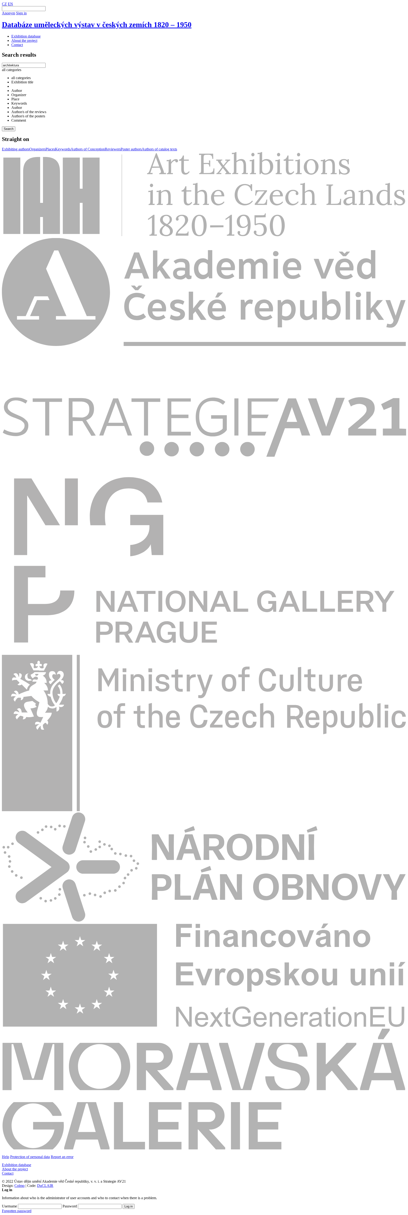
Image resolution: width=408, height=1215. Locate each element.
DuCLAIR (45, 1186)
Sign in (21, 13)
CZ (4, 4)
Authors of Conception (88, 149)
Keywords (63, 149)
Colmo (19, 1186)
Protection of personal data (30, 1157)
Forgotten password (16, 1211)
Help (5, 1157)
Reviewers (113, 149)
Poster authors (131, 149)
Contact (17, 45)
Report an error (62, 1157)
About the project (24, 40)
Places (50, 149)
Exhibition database (26, 36)
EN (10, 4)
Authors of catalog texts (159, 149)
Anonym (8, 13)
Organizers (37, 149)
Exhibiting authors (15, 149)
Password (70, 1206)
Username (9, 1206)
